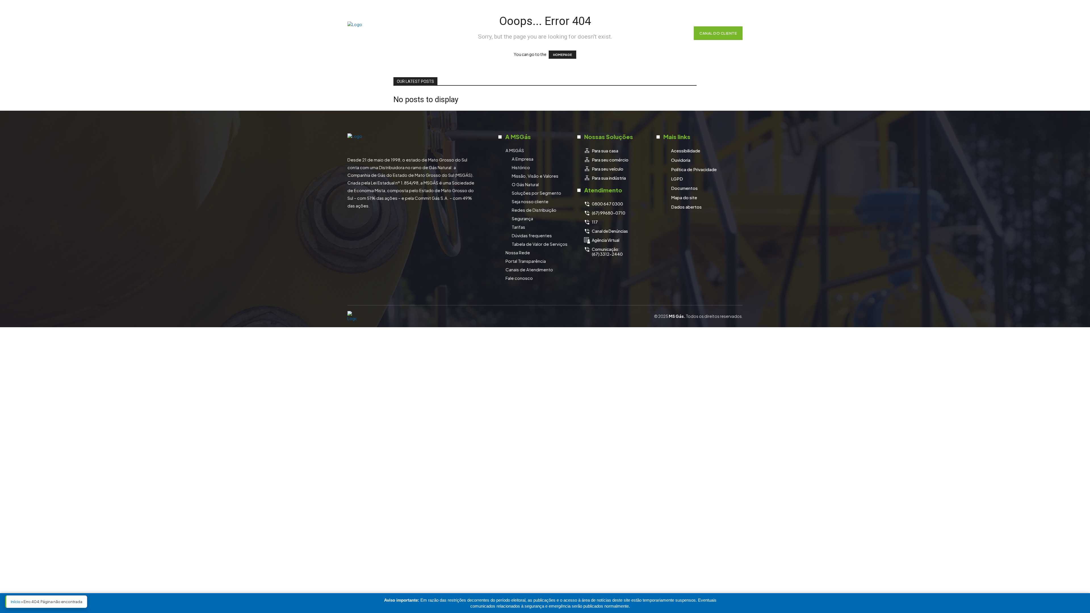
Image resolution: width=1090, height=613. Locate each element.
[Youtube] (737, 9)
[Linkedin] (722, 9)
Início (15, 601)
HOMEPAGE (562, 54)
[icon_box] (601, 151)
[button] (680, 33)
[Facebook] (694, 9)
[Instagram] (708, 9)
